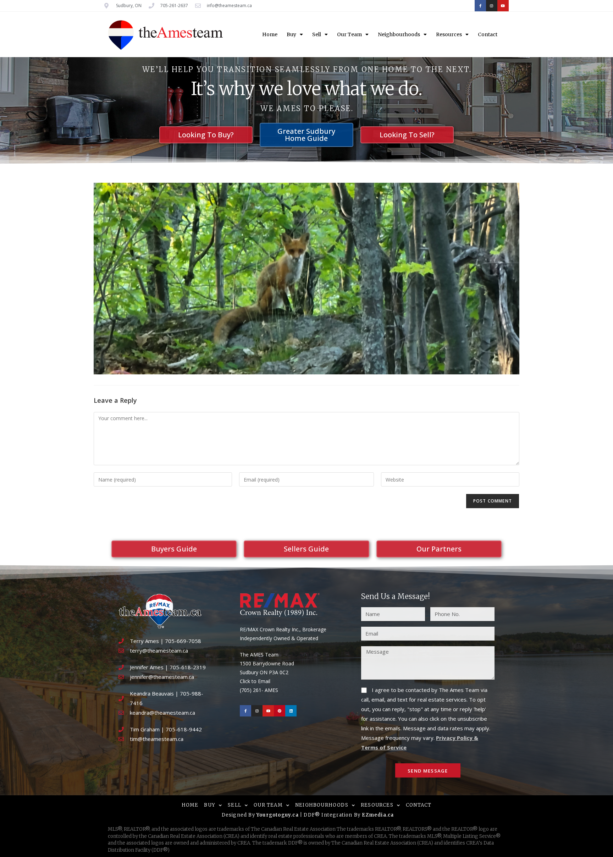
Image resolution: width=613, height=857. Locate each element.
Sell (316, 34)
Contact (487, 34)
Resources (449, 34)
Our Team (349, 34)
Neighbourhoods (399, 34)
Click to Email (255, 681)
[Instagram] (491, 5)
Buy (291, 34)
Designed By (239, 815)
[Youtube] (503, 5)
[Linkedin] (291, 710)
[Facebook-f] (480, 5)
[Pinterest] (279, 710)
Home (269, 34)
